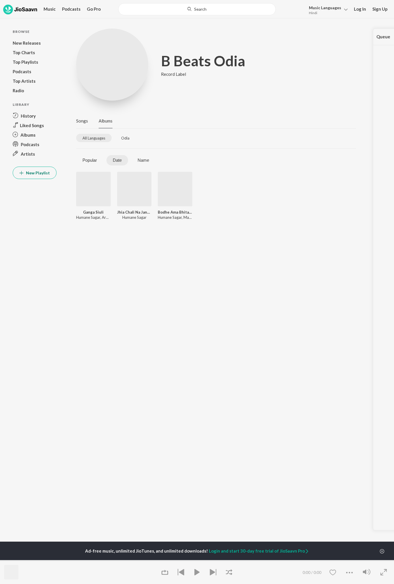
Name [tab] (143, 160)
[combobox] (197, 9)
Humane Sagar (88, 217)
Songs (82, 120)
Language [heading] (229, 560)
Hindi (313, 13)
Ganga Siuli (93, 212)
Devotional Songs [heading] (191, 560)
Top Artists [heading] (88, 560)
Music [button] (50, 9)
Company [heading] (324, 560)
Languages (325, 7)
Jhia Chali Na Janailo (134, 212)
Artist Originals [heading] (284, 560)
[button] (327, 9)
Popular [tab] (89, 160)
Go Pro (94, 9)
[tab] (94, 138)
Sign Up (380, 9)
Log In (360, 9)
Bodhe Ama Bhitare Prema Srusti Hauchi (175, 212)
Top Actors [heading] (136, 560)
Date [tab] (117, 160)
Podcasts (71, 9)
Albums (105, 120)
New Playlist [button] (37, 172)
